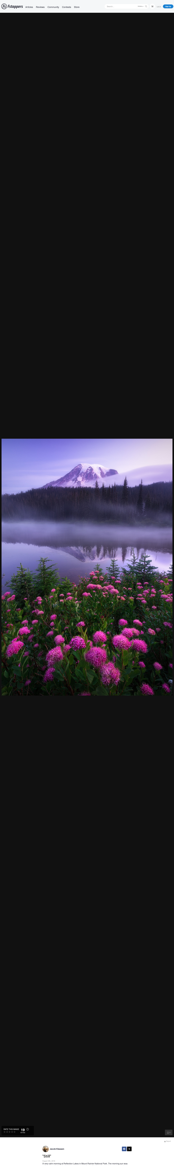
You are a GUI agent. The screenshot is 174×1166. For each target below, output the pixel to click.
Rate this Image (11, 1129)
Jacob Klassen (57, 1148)
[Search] (146, 6)
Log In (159, 6)
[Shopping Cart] (152, 6)
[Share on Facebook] (124, 1149)
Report (168, 1141)
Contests (66, 7)
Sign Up (168, 6)
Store (76, 7)
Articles (29, 7)
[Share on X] (129, 1149)
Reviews (40, 7)
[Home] (12, 6)
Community (53, 7)
